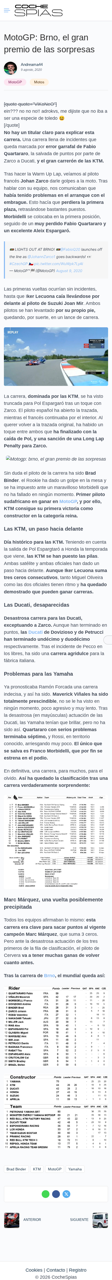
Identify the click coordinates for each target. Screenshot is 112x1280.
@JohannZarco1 (41, 256)
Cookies (34, 1270)
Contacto (55, 1270)
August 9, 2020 (69, 270)
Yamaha (75, 1169)
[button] (84, 10)
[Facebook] (56, 1194)
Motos (39, 82)
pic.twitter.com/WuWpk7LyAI (58, 263)
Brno (49, 975)
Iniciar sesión (94, 10)
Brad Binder (16, 1169)
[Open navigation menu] (9, 10)
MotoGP (15, 82)
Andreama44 (32, 64)
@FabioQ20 (70, 249)
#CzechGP (18, 263)
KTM (37, 1169)
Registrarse (103, 10)
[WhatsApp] (45, 1194)
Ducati (35, 632)
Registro (77, 1270)
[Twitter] (66, 1194)
